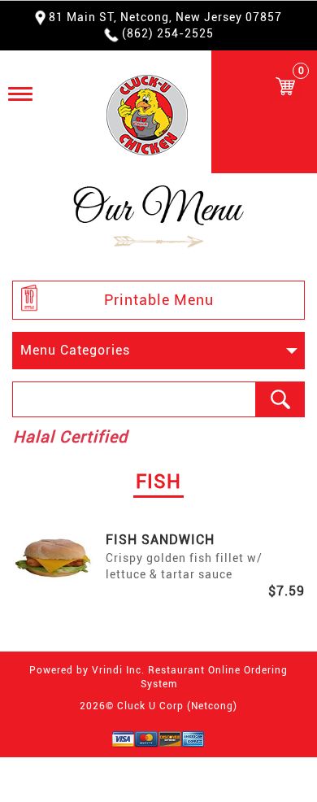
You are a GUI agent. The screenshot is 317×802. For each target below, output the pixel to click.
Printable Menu (159, 299)
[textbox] (134, 399)
